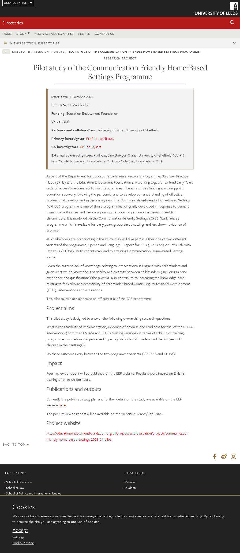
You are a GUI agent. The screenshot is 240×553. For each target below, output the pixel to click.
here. (63, 405)
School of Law (15, 487)
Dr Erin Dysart (90, 146)
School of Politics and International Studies (33, 493)
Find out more (23, 542)
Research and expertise (54, 33)
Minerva (130, 482)
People (84, 33)
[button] (232, 23)
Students (130, 487)
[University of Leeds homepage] (216, 8)
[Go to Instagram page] (233, 456)
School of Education (19, 482)
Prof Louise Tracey (100, 138)
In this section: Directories (34, 43)
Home (7, 33)
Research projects (49, 51)
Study (21, 33)
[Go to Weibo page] (224, 456)
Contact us (104, 33)
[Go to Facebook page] (215, 456)
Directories (12, 23)
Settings (18, 537)
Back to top (14, 444)
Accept (20, 530)
